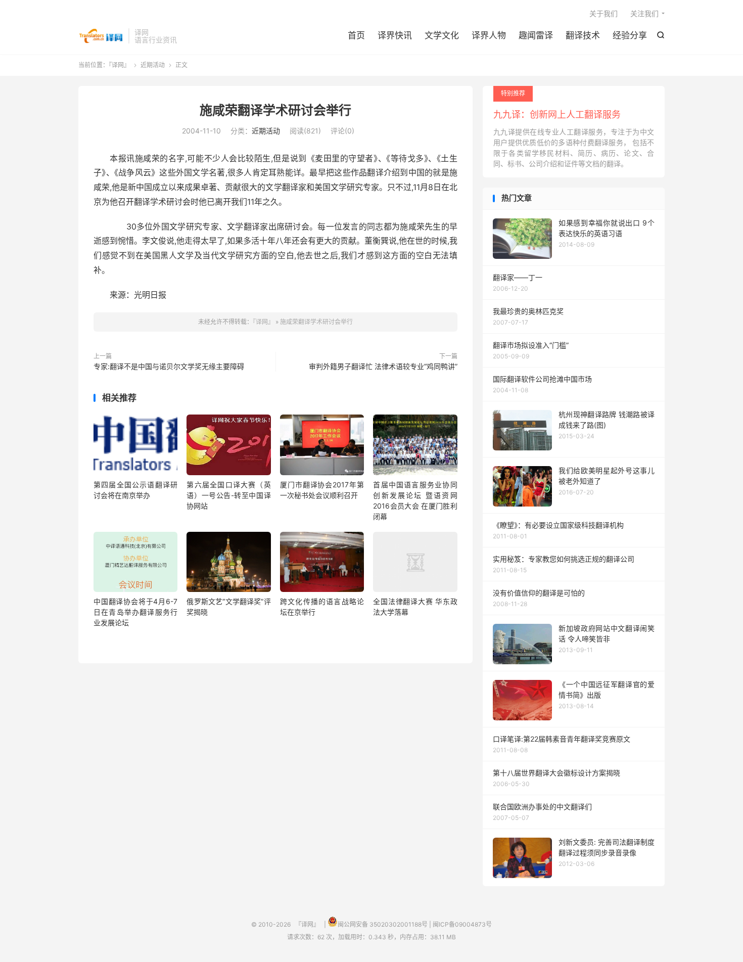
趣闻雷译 (536, 35)
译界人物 (489, 35)
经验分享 (630, 35)
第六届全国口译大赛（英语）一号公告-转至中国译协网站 (228, 495)
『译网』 (100, 36)
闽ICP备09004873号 (462, 924)
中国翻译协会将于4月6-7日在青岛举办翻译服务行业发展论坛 (135, 612)
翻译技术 (583, 35)
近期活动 (153, 65)
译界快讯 (395, 35)
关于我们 (603, 13)
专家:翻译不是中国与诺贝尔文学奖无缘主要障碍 (169, 366)
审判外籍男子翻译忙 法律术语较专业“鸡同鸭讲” (383, 366)
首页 (356, 35)
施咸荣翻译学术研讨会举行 (275, 110)
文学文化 (442, 35)
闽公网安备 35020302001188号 (383, 924)
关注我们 (644, 13)
